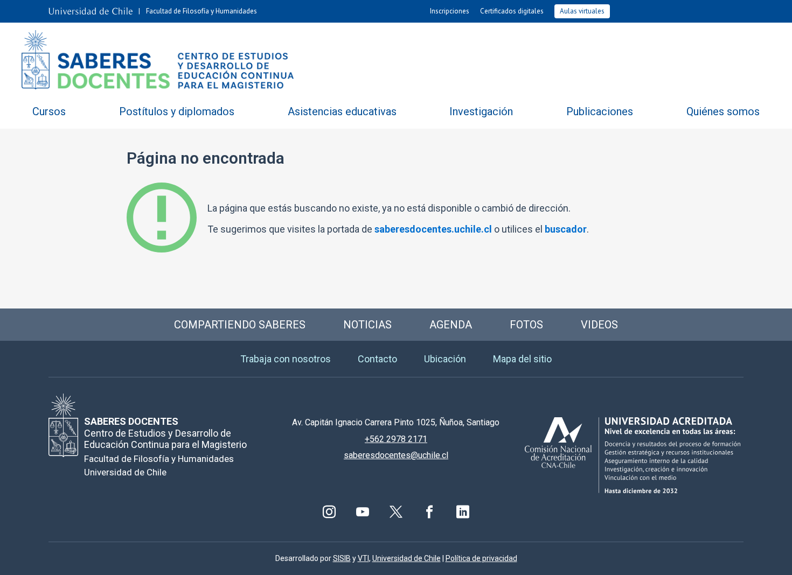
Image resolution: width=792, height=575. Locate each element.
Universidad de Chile (406, 558)
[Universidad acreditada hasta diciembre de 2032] (632, 455)
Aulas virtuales (582, 11)
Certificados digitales (512, 11)
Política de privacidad (481, 558)
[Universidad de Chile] (90, 11)
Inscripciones (449, 11)
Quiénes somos (723, 111)
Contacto (377, 358)
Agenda (450, 324)
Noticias (367, 324)
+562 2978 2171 (396, 439)
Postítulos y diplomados (176, 111)
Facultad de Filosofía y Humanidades (201, 11)
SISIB (342, 558)
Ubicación (445, 358)
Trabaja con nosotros (285, 358)
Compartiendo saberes (239, 324)
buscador (566, 229)
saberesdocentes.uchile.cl (433, 229)
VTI (363, 558)
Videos (599, 324)
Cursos (49, 111)
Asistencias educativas (342, 111)
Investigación (481, 111)
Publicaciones (599, 111)
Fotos (526, 324)
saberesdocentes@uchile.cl (396, 455)
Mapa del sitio (522, 358)
